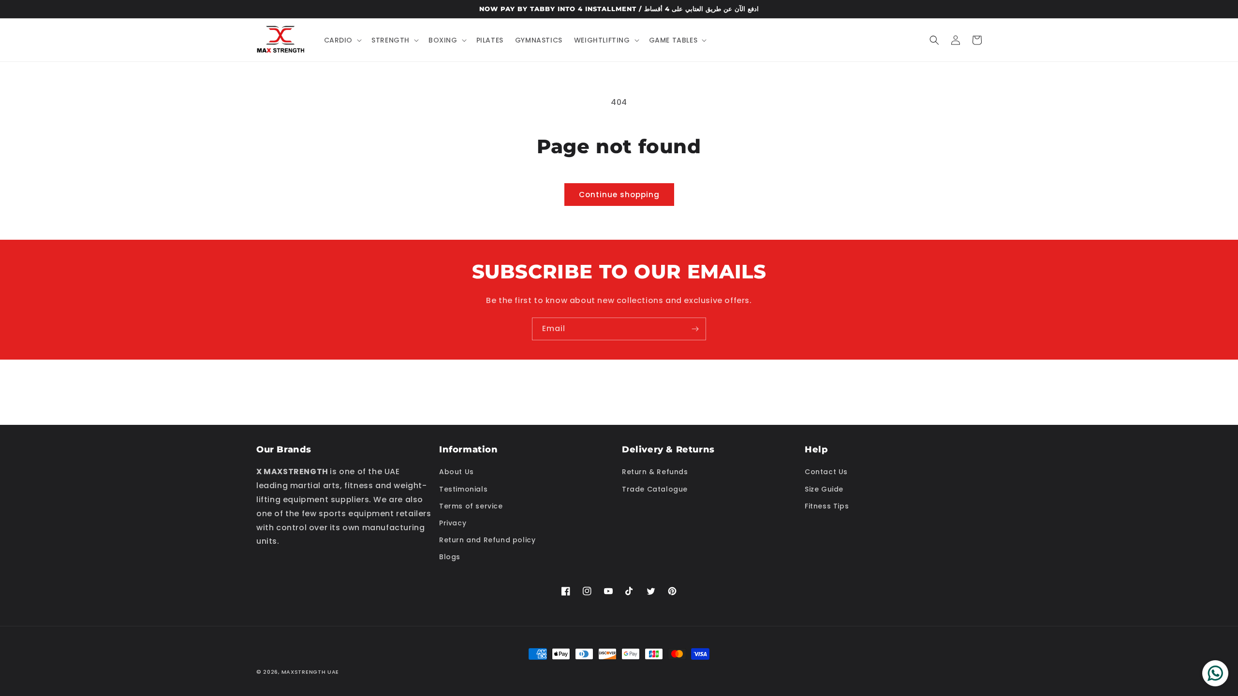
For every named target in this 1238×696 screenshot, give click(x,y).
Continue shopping (619, 194)
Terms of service (471, 506)
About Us (456, 472)
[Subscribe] (695, 329)
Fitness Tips (827, 506)
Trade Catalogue (655, 489)
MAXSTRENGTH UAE (310, 672)
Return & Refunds (655, 472)
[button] (342, 40)
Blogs (449, 557)
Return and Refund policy (487, 540)
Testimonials (463, 489)
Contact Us (826, 472)
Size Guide (824, 489)
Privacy (452, 523)
